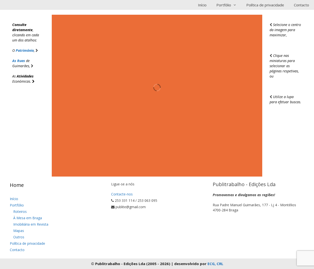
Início (202, 4)
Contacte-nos (122, 194)
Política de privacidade (265, 4)
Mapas (18, 230)
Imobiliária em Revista (30, 224)
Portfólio (17, 205)
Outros (18, 237)
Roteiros (20, 211)
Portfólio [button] (223, 4)
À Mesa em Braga (27, 218)
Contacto (301, 4)
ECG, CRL (215, 263)
